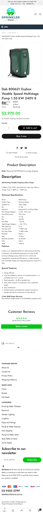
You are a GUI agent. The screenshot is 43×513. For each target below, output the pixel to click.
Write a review (22, 326)
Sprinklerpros (19, 504)
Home (4, 33)
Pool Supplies (7, 430)
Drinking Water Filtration (11, 406)
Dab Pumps (12, 33)
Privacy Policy (7, 375)
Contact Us (30, 4)
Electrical (5, 410)
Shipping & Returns (9, 380)
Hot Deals (5, 397)
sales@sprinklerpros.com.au (12, 494)
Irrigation (5, 418)
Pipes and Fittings (9, 422)
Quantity (4, 123)
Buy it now (21, 136)
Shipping (13, 119)
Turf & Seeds (7, 443)
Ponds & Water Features (11, 426)
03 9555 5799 (11, 491)
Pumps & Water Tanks (10, 434)
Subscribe (32, 459)
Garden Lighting (8, 414)
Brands (4, 393)
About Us (5, 367)
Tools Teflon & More (9, 439)
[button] (18, 347)
